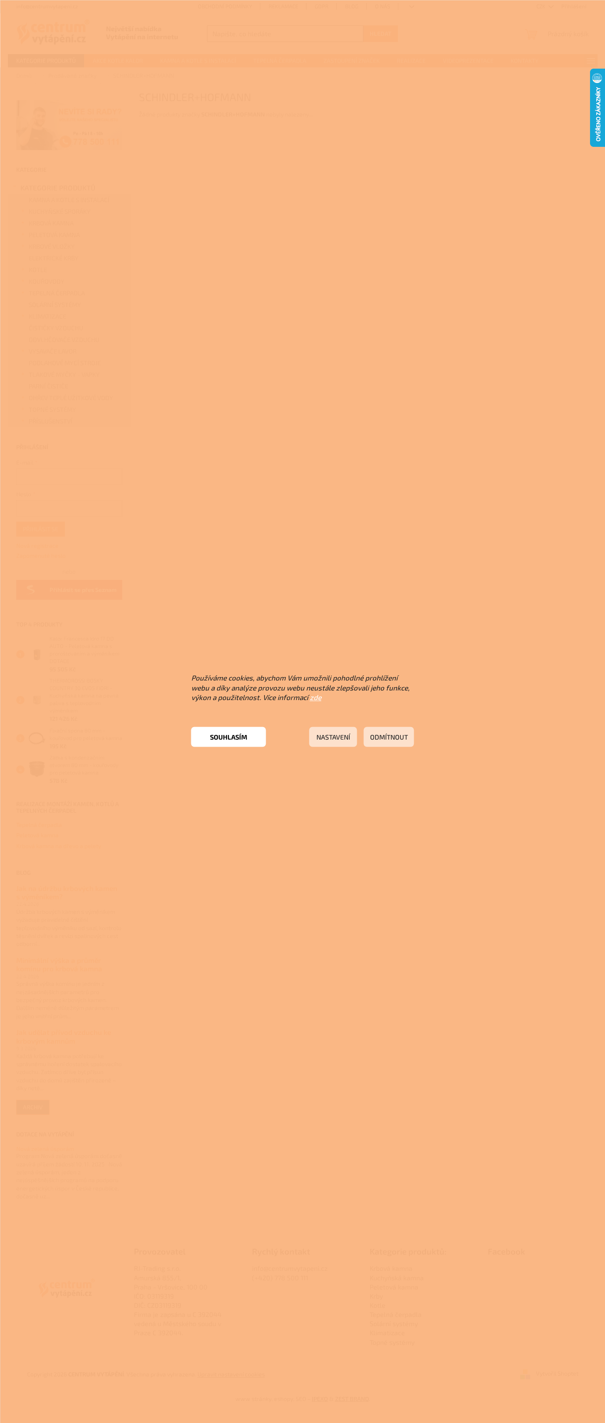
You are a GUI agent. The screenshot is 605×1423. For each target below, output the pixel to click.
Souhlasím (228, 737)
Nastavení (333, 737)
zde (315, 697)
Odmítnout (389, 737)
